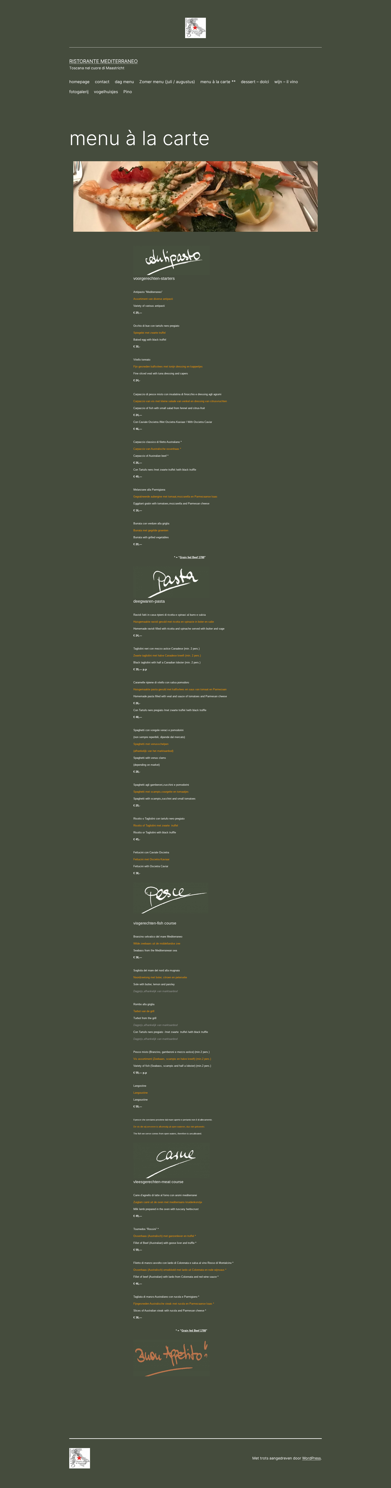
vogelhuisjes (106, 91)
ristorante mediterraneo (103, 61)
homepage (79, 81)
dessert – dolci (255, 81)
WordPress (311, 1458)
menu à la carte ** (218, 81)
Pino (127, 91)
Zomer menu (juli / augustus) (167, 81)
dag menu (124, 81)
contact (102, 81)
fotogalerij (79, 91)
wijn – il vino (286, 81)
